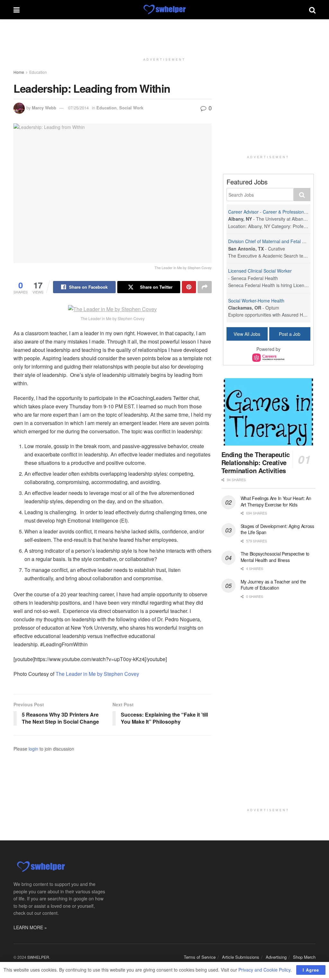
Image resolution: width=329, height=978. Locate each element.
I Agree (311, 970)
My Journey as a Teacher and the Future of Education (273, 584)
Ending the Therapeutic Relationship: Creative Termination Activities (255, 462)
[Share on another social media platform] (205, 287)
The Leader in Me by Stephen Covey (97, 673)
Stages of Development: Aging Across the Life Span (277, 529)
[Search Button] (312, 9)
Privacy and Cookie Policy (264, 969)
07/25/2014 (78, 108)
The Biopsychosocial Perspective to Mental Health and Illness (275, 556)
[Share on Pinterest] (189, 287)
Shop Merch (304, 957)
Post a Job (289, 334)
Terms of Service (200, 957)
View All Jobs (247, 334)
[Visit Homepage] (164, 9)
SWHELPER (38, 957)
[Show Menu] (16, 9)
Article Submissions (240, 957)
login (33, 748)
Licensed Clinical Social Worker (260, 271)
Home (18, 72)
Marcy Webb (44, 108)
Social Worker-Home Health (256, 300)
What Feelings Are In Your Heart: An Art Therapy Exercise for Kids (276, 501)
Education (38, 72)
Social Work (131, 108)
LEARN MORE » (30, 927)
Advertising (276, 957)
